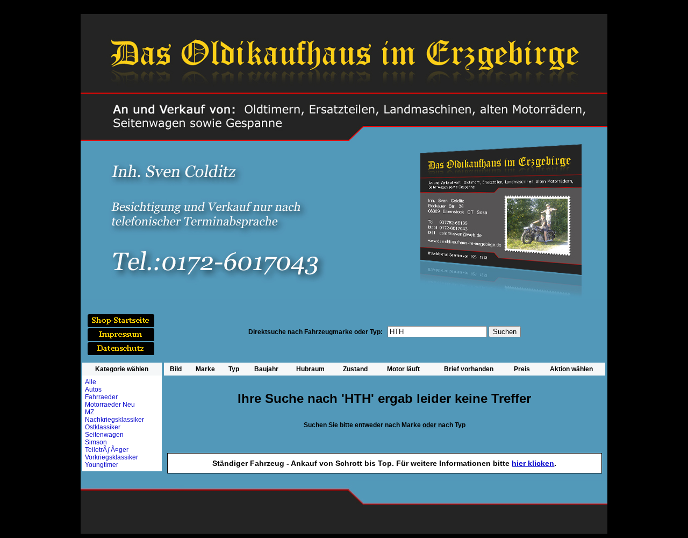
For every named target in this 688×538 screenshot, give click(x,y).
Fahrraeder (101, 397)
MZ (89, 412)
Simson (96, 442)
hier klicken (533, 463)
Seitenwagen (104, 434)
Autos (93, 389)
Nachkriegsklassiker (114, 419)
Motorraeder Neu (110, 404)
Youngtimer (101, 465)
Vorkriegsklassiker (111, 457)
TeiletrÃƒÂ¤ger (106, 450)
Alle (90, 382)
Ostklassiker (102, 427)
